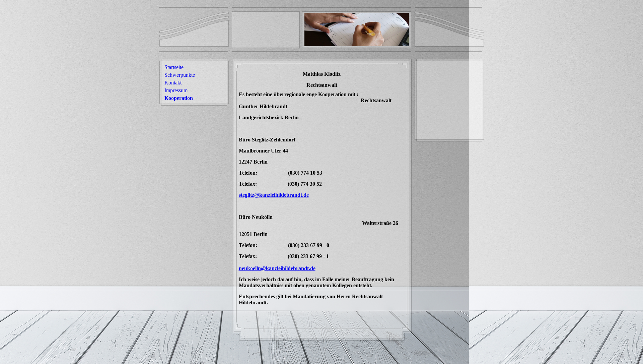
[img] (356, 29)
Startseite (174, 67)
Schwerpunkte (179, 75)
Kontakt (173, 82)
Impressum (176, 90)
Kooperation (178, 98)
